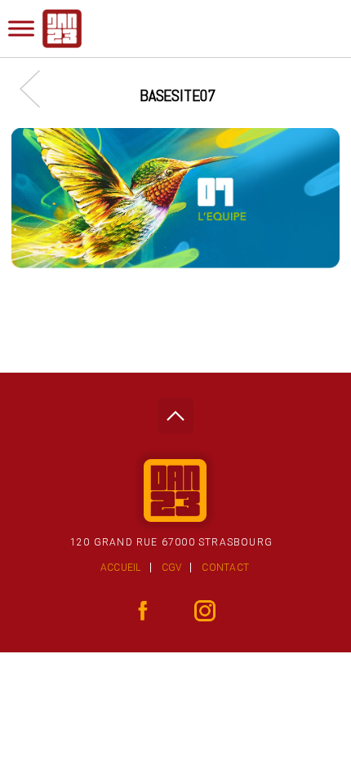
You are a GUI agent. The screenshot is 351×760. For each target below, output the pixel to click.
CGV (172, 567)
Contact (225, 567)
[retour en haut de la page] (175, 411)
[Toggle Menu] (21, 28)
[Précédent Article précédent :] (38, 88)
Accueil (120, 567)
